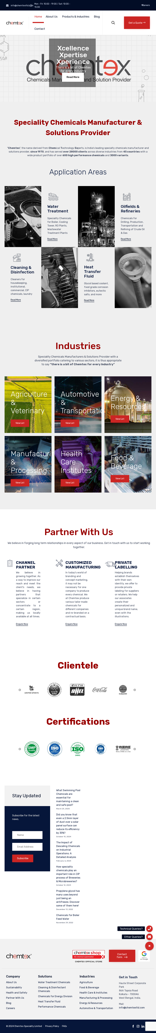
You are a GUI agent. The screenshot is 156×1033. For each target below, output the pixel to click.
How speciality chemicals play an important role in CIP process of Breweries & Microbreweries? (68, 874)
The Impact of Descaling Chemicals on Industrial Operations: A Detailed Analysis (68, 850)
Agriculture (86, 982)
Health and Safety (16, 992)
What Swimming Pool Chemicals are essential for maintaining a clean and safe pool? (68, 797)
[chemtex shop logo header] (88, 961)
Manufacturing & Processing (96, 997)
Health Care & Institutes (93, 992)
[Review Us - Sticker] (144, 960)
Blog (97, 16)
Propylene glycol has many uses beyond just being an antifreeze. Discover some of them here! (68, 898)
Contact (39, 28)
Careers (146, 5)
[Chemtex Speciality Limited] (15, 22)
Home (38, 16)
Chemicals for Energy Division (55, 996)
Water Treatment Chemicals (54, 982)
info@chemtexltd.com (132, 1007)
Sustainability (14, 987)
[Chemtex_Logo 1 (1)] (19, 959)
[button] (137, 22)
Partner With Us (15, 997)
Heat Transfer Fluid (49, 1001)
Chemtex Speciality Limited (28, 1026)
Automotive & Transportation (96, 1008)
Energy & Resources (91, 1003)
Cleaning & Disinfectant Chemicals (52, 989)
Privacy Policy (52, 1026)
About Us (51, 16)
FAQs (64, 1026)
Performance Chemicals (52, 1006)
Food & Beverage (89, 987)
